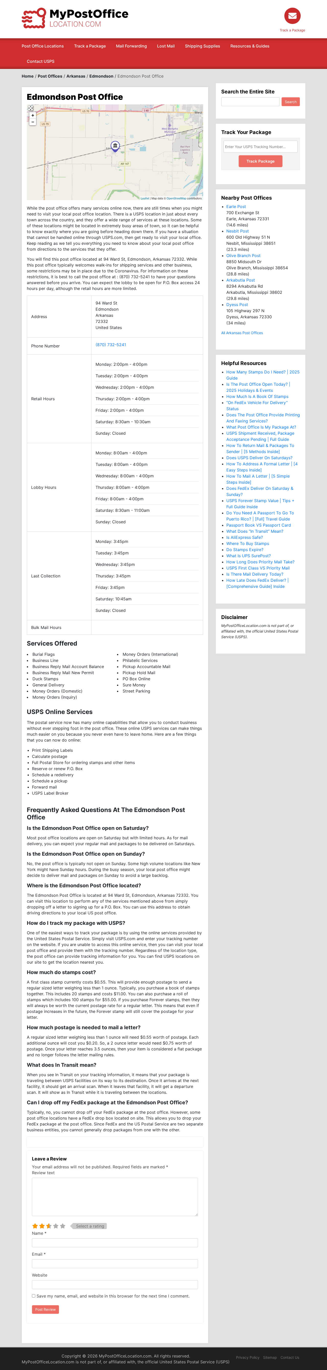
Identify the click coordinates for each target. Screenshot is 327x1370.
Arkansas (75, 76)
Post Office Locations (43, 46)
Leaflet (145, 198)
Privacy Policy (248, 1357)
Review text (43, 1172)
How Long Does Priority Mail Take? (260, 561)
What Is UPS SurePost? (248, 555)
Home (28, 76)
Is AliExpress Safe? (244, 537)
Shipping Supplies (202, 46)
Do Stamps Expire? (244, 549)
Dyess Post (237, 304)
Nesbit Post (237, 231)
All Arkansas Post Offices (242, 333)
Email (39, 1254)
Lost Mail (166, 46)
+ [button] (32, 115)
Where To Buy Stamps (247, 543)
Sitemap (270, 1357)
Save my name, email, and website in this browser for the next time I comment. (113, 1296)
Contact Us (290, 1357)
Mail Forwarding (131, 46)
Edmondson (101, 76)
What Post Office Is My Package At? (261, 427)
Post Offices (50, 76)
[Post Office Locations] (75, 17)
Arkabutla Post (240, 280)
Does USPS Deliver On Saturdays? (259, 457)
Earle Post (236, 206)
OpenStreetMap (176, 198)
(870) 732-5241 (111, 344)
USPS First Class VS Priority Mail (258, 568)
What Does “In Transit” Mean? (254, 531)
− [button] (32, 122)
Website (39, 1275)
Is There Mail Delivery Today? (254, 574)
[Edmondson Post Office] (115, 146)
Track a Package (90, 46)
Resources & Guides (250, 46)
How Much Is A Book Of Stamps (257, 396)
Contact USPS (40, 61)
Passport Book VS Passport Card (258, 525)
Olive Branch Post (243, 255)
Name (39, 1233)
